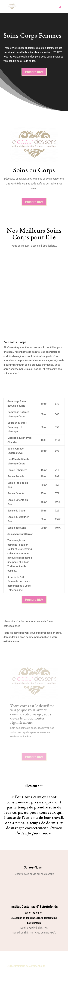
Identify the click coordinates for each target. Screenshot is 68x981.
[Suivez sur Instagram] (38, 884)
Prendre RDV (34, 72)
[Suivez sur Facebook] (30, 884)
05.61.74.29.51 (34, 913)
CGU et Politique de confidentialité (26, 965)
